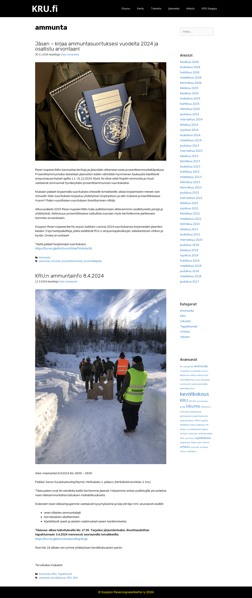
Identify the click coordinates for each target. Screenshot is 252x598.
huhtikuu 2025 (189, 103)
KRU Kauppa (209, 8)
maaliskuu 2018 (190, 276)
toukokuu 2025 (190, 98)
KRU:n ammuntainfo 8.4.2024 (69, 276)
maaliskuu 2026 (190, 77)
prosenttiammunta (72, 261)
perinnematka (186, 416)
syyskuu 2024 (189, 129)
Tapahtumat (65, 574)
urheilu (185, 447)
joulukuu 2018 (189, 271)
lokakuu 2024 (189, 124)
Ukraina (205, 442)
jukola (194, 384)
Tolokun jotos (196, 442)
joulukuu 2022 (189, 192)
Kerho (140, 8)
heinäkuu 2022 (190, 213)
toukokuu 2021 (190, 234)
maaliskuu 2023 (190, 177)
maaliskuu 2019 (190, 265)
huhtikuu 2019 (189, 260)
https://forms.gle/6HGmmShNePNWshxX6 (63, 248)
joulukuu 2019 (189, 245)
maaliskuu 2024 (190, 140)
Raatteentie (185, 425)
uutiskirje (204, 447)
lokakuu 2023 (189, 156)
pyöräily (204, 420)
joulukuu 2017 (189, 281)
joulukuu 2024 (189, 114)
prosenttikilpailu (93, 261)
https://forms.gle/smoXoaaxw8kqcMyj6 (61, 539)
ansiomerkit (185, 371)
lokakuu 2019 (189, 250)
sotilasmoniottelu (205, 433)
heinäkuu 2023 (190, 161)
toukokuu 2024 (190, 135)
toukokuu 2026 (190, 67)
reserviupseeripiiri (197, 425)
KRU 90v (192, 401)
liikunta (193, 406)
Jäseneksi (173, 8)
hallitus (193, 375)
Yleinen (185, 337)
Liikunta (185, 321)
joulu (198, 380)
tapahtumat (185, 442)
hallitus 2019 (202, 375)
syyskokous (203, 438)
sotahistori (193, 433)
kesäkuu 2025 (189, 93)
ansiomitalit (195, 371)
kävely (182, 407)
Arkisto (190, 8)
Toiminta (156, 8)
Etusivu (126, 8)
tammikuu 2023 (190, 187)
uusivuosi (195, 447)
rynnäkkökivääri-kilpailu (197, 429)
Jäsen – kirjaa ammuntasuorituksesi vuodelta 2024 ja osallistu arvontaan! (96, 46)
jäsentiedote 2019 (187, 388)
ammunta (44, 261)
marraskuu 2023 (191, 150)
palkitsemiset (195, 412)
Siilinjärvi (184, 433)
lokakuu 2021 (189, 229)
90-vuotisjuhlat (186, 366)
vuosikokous (191, 451)
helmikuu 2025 (190, 109)
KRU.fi (45, 8)
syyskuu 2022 (189, 208)
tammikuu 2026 (190, 83)
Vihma (182, 451)
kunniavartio (202, 401)
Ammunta (44, 257)
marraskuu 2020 (191, 239)
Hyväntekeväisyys (187, 380)
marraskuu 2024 (191, 119)
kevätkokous (58, 577)
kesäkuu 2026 (189, 62)
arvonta (55, 261)
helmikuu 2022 (190, 224)
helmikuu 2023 (190, 182)
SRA (75, 577)
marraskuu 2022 (191, 198)
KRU (54, 574)
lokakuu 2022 (189, 203)
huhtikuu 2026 (189, 72)
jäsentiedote (202, 384)
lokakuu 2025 (189, 88)
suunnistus (189, 438)
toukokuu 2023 (190, 166)
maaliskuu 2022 (190, 218)
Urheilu (185, 331)
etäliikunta (184, 375)
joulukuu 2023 (189, 145)
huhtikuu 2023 (189, 171)
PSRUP (197, 420)
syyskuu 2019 (189, 255)
